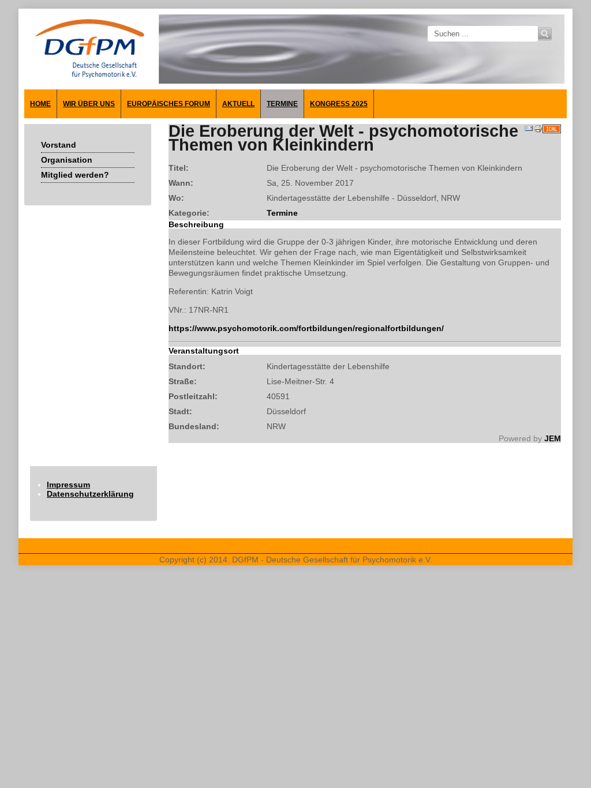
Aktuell (238, 104)
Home (40, 104)
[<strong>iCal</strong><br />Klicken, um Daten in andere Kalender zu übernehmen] (552, 130)
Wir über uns (89, 104)
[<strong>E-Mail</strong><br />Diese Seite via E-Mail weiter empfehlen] (528, 130)
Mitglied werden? (75, 174)
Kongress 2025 (339, 104)
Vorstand (58, 144)
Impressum (68, 484)
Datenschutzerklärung (90, 493)
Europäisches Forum (168, 104)
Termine (282, 104)
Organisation (66, 159)
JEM (552, 438)
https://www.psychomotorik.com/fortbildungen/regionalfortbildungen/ (306, 328)
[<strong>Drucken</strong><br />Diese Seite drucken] (538, 130)
